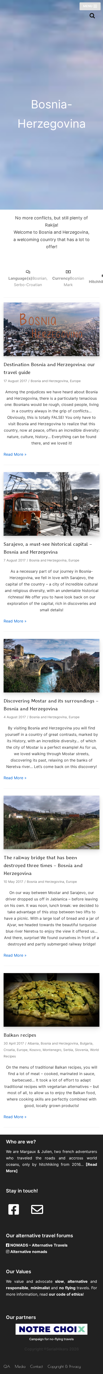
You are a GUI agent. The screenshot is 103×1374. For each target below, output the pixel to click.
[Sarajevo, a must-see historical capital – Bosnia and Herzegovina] (51, 534)
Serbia (68, 1050)
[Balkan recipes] (51, 1025)
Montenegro (52, 1050)
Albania (33, 1043)
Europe (75, 381)
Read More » (15, 454)
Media (20, 1366)
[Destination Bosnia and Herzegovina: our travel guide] (51, 354)
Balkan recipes (20, 1035)
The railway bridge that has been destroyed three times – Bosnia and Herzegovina (43, 865)
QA (7, 1366)
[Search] (92, 15)
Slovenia (81, 1050)
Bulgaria (86, 1043)
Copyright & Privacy (64, 1366)
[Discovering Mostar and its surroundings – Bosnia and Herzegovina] (51, 691)
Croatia (9, 1050)
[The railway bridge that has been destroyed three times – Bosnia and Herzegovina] (51, 847)
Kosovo (35, 1050)
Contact (36, 1366)
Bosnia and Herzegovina (49, 381)
